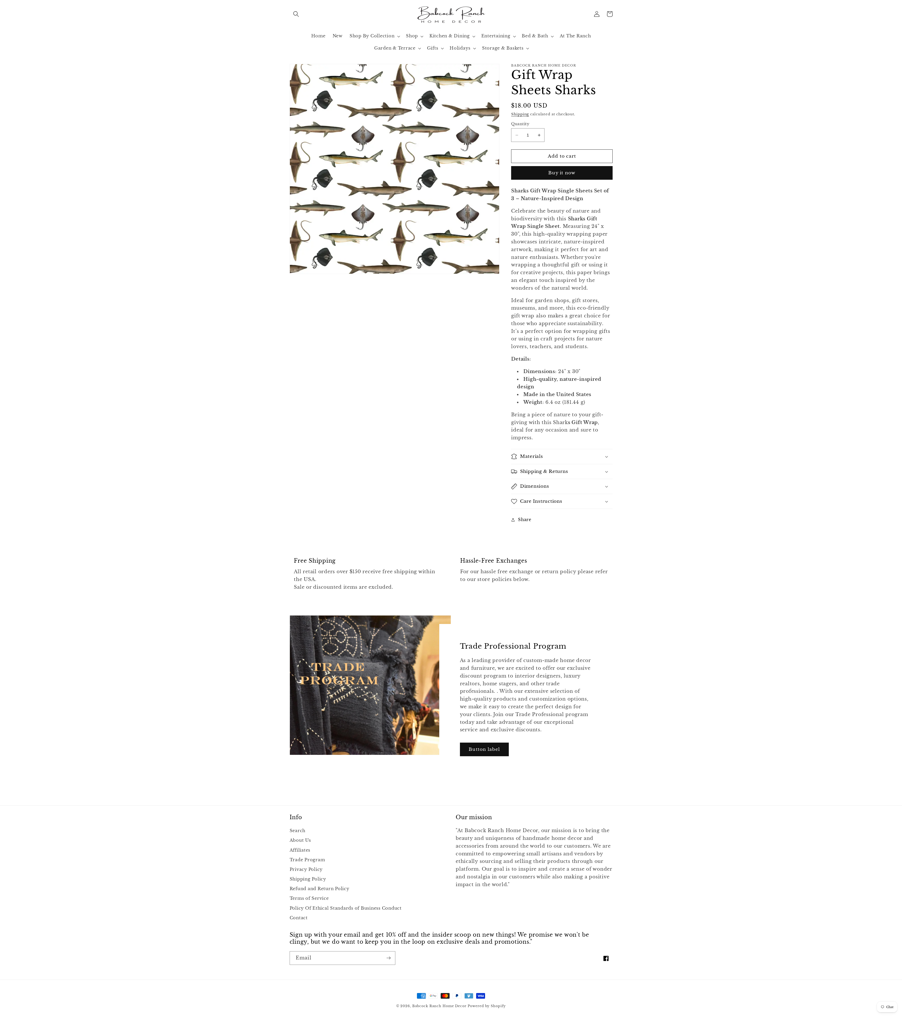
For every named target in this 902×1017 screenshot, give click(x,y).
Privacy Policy (306, 869)
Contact (299, 917)
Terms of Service (309, 898)
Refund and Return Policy (320, 888)
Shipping (520, 114)
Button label (484, 749)
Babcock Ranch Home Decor (439, 1006)
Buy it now (561, 172)
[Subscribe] (388, 958)
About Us (300, 840)
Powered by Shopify (487, 1006)
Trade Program (307, 859)
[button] (296, 14)
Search (298, 830)
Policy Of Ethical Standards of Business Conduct (346, 908)
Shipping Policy (308, 879)
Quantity (520, 123)
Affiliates (300, 850)
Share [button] (524, 519)
